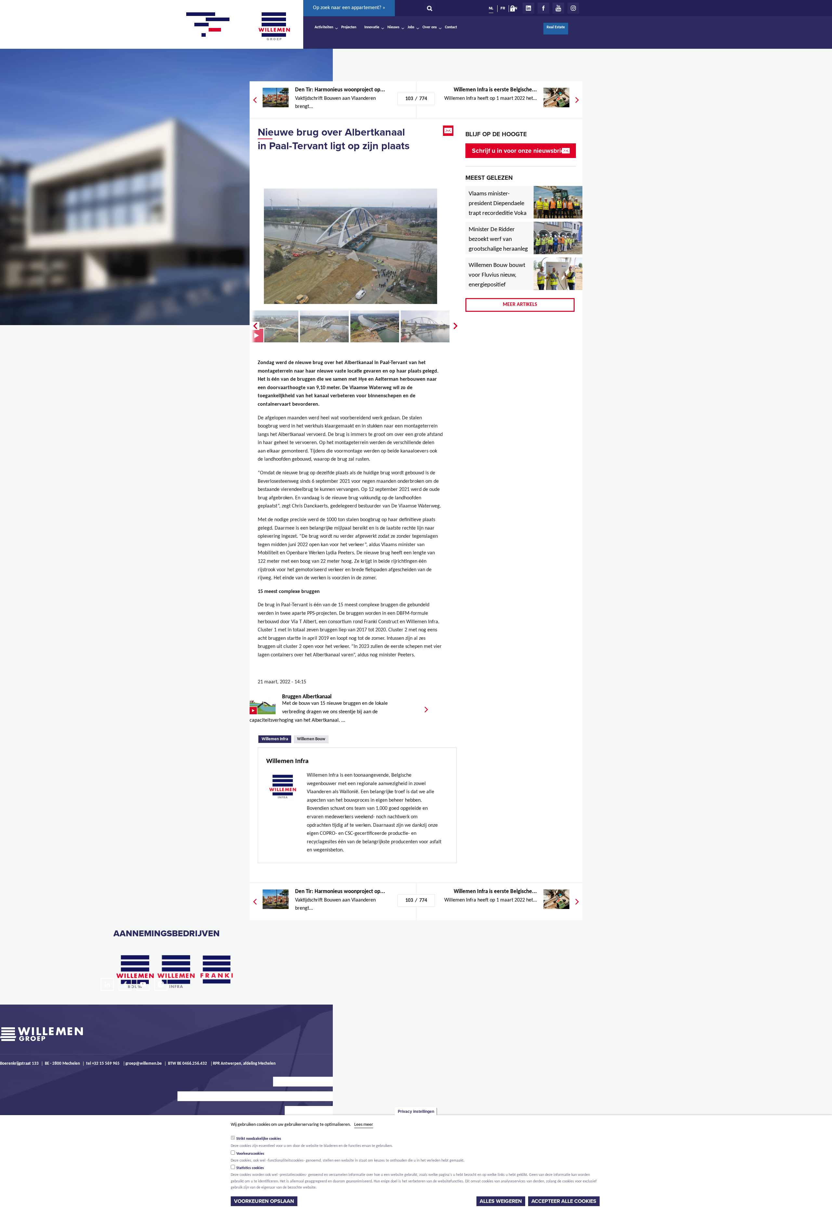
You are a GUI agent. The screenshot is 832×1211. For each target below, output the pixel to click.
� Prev (254, 326)
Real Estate (556, 27)
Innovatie (371, 27)
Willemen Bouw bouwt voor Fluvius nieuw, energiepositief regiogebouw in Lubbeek (497, 285)
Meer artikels (520, 304)
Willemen (274, 26)
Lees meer (363, 1124)
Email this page (449, 130)
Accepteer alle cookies (563, 1201)
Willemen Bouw (311, 739)
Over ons (429, 27)
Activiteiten (324, 27)
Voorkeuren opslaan (264, 1201)
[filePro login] (514, 9)
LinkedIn (528, 8)
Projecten (348, 27)
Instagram (573, 8)
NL (491, 8)
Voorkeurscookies (250, 1153)
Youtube (558, 8)
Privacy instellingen (416, 1111)
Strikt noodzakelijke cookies (258, 1139)
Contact (451, 27)
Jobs (411, 27)
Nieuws (393, 27)
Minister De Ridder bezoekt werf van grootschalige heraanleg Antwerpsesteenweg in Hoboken (498, 249)
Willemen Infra (276, 738)
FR (502, 8)
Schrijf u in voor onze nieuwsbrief (519, 150)
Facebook (543, 8)
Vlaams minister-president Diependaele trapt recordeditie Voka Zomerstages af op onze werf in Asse (498, 213)
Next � (456, 326)
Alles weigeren (501, 1201)
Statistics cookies (250, 1168)
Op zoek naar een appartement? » (349, 7)
